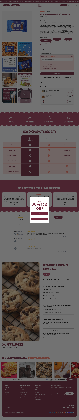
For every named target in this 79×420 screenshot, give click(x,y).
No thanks (39, 218)
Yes (39, 213)
